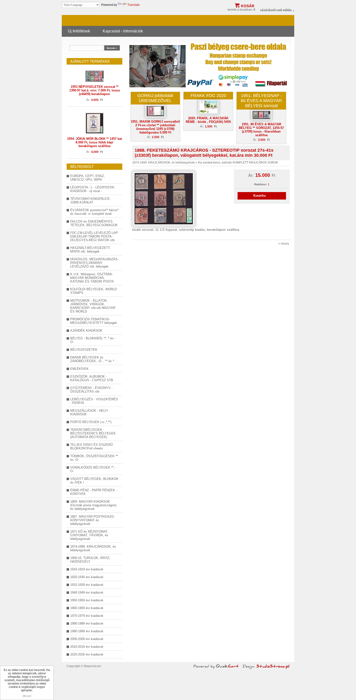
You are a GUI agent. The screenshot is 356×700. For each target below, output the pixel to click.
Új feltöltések (79, 31)
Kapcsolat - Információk (123, 31)
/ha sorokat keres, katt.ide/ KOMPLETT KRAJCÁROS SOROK (238, 162)
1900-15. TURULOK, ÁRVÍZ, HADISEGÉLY (90, 559)
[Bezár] (27, 695)
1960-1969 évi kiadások (86, 608)
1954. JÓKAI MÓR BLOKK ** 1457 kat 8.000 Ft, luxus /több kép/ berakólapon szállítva (94, 142)
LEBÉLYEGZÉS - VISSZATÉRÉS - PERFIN (94, 401)
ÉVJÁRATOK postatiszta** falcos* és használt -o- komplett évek (94, 212)
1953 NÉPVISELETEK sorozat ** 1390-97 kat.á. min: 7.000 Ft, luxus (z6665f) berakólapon (94, 90)
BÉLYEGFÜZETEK (83, 349)
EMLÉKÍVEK (79, 369)
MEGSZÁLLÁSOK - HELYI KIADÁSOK (89, 412)
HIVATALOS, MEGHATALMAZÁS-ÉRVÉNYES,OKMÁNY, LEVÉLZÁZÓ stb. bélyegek (94, 262)
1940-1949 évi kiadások (86, 592)
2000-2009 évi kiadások (86, 639)
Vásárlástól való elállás (276, 10)
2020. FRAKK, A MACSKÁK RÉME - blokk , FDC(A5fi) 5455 (208, 120)
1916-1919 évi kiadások (86, 569)
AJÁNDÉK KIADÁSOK (86, 330)
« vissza (283, 243)
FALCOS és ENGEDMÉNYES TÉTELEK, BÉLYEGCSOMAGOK (94, 223)
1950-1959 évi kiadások (86, 600)
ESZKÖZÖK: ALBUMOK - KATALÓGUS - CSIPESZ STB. (92, 378)
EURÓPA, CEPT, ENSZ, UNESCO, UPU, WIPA (87, 177)
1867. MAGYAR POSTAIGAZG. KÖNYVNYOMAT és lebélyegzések (92, 520)
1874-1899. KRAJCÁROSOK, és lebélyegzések (93, 548)
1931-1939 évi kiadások (86, 585)
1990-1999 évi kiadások (86, 631)
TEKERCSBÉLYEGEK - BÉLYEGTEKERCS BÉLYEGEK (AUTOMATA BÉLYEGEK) (93, 433)
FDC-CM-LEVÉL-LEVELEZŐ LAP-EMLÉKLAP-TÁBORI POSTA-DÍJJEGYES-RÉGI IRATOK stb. (94, 236)
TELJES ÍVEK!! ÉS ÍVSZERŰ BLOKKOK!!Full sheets (91, 446)
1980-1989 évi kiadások (86, 623)
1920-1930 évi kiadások (86, 577)
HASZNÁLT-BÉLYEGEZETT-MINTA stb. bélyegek (90, 249)
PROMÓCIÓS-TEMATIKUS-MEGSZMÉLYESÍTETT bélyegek (93, 321)
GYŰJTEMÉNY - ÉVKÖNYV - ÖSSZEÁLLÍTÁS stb (91, 389)
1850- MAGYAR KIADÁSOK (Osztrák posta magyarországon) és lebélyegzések (93, 505)
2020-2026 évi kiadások (86, 654)
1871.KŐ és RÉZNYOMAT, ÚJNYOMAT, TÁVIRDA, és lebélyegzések (89, 535)
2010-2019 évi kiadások (86, 646)
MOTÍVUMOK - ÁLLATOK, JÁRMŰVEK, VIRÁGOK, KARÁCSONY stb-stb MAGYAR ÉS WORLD (92, 306)
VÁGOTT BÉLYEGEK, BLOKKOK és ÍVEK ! (94, 480)
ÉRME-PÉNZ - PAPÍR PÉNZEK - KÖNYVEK (93, 492)
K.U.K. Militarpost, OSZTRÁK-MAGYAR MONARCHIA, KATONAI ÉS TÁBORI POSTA (92, 277)
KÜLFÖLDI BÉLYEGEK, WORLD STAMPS (93, 291)
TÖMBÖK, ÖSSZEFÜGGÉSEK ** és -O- (94, 458)
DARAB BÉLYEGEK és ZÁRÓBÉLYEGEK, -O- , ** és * (92, 359)
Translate (133, 5)
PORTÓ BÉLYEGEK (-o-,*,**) (90, 422)
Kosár (247, 6)
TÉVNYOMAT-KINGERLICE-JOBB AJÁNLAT (90, 200)
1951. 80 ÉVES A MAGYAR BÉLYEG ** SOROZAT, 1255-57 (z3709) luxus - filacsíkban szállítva (261, 129)
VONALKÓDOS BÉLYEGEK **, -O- (93, 469)
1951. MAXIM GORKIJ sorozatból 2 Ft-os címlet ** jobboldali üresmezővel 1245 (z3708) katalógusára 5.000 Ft (155, 127)
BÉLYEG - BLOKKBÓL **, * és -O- (93, 340)
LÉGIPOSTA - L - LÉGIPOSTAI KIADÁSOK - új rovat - (92, 189)
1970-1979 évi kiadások (86, 616)
